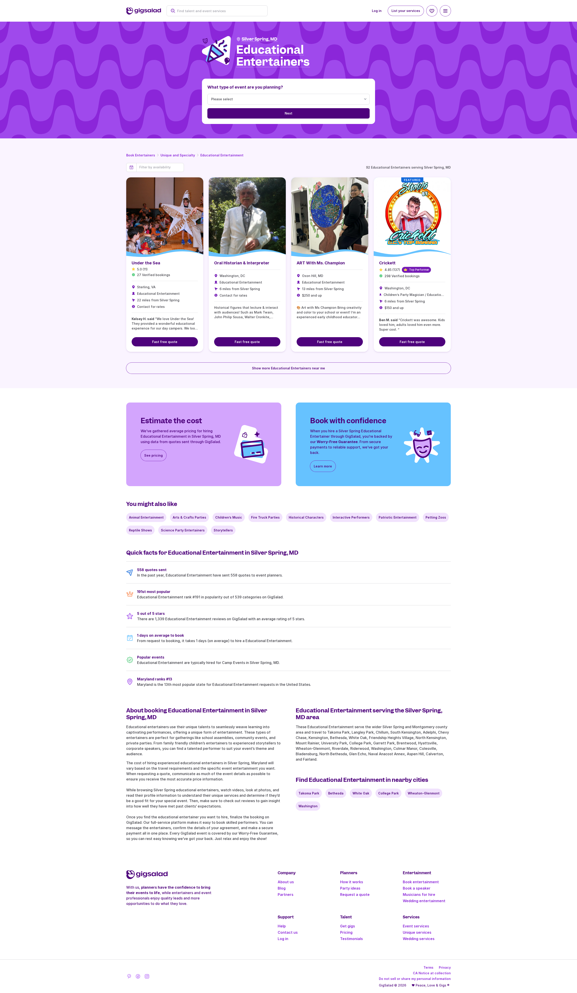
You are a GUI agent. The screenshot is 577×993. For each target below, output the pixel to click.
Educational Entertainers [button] (273, 56)
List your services (406, 11)
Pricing (346, 932)
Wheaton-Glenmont (424, 793)
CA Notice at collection (432, 973)
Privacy (445, 967)
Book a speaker (416, 888)
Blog (282, 888)
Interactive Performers (351, 517)
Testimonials (351, 938)
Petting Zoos (436, 517)
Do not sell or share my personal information (415, 979)
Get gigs (347, 926)
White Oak (361, 793)
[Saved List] (431, 10)
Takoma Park (308, 793)
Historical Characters (306, 517)
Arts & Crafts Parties (189, 517)
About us (286, 882)
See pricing (153, 455)
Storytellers (223, 530)
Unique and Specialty (177, 155)
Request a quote (355, 894)
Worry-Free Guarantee (337, 441)
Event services (416, 926)
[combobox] (219, 11)
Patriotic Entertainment (398, 517)
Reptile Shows (140, 530)
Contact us (288, 932)
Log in (377, 11)
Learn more (323, 466)
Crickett (387, 263)
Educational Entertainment (221, 155)
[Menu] (445, 10)
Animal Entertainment (146, 517)
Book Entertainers (140, 155)
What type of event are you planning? (245, 87)
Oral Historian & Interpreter (241, 263)
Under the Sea (146, 263)
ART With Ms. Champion (321, 263)
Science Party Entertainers (183, 530)
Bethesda (335, 793)
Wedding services (419, 938)
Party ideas (350, 888)
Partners (285, 894)
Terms (428, 967)
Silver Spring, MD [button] (259, 39)
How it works (351, 882)
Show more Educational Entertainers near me (288, 368)
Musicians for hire (419, 894)
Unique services (417, 932)
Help (282, 926)
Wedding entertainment (424, 901)
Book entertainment (421, 882)
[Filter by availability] (160, 167)
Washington (308, 806)
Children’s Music (228, 517)
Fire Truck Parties (265, 517)
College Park (388, 793)
